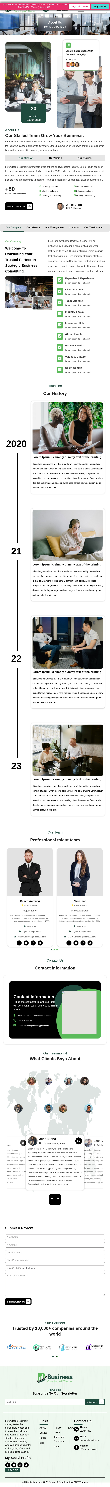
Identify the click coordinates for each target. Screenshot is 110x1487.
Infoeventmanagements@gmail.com (33, 1026)
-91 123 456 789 (25, 1021)
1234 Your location (88, 1449)
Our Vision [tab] (55, 158)
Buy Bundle (100, 6)
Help (56, 1446)
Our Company (13, 227)
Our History (33, 227)
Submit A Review (16, 1302)
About (43, 1428)
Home (48, 26)
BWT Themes (80, 1482)
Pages (43, 1438)
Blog (42, 1443)
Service (43, 1433)
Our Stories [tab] (84, 158)
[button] (51, 949)
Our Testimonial (93, 227)
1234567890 (85, 1431)
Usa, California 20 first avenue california (34, 1016)
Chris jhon (79, 901)
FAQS (71, 1428)
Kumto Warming (30, 901)
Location (74, 227)
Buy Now (13, 1469)
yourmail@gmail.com (89, 1440)
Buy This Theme (80, 6)
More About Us (16, 206)
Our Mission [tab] (25, 158)
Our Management (54, 227)
